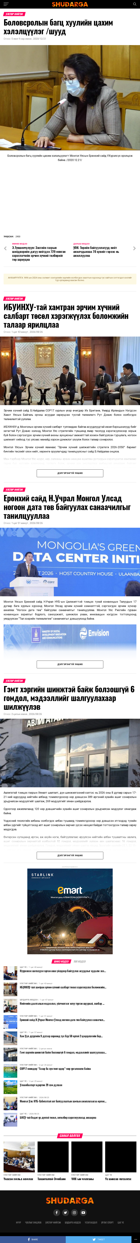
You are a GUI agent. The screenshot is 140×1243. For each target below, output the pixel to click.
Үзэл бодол (91, 1222)
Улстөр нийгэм (53, 1222)
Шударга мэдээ (73, 1222)
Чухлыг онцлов (33, 1222)
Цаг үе (121, 1222)
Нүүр (18, 1222)
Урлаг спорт (107, 1222)
